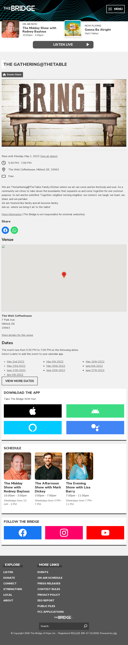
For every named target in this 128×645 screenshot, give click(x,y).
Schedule (12, 448)
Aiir (115, 633)
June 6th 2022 (94, 366)
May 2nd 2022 (15, 361)
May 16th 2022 (95, 361)
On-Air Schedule (50, 578)
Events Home (14, 74)
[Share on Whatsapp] (14, 230)
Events (43, 572)
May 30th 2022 (55, 366)
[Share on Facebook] (5, 230)
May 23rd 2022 (16, 366)
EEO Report (46, 600)
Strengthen (12, 589)
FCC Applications (51, 612)
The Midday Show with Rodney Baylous (39, 29)
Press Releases (49, 583)
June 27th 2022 (95, 370)
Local (7, 595)
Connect (10, 583)
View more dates (19, 381)
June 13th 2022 (16, 370)
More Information (12, 214)
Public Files (46, 606)
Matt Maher (91, 33)
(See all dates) (49, 156)
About (8, 600)
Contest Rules (49, 589)
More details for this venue (17, 335)
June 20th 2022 (55, 370)
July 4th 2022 (15, 374)
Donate (9, 578)
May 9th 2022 (55, 361)
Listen (8, 572)
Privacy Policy (49, 595)
